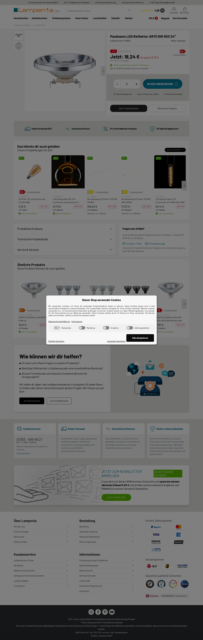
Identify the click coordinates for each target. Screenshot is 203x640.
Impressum (76, 321)
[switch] (57, 327)
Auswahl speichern (116, 341)
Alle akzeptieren (140, 337)
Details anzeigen (56, 341)
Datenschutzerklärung (59, 321)
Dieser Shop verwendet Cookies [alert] (101, 300)
